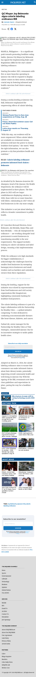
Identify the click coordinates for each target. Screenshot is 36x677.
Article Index (6, 644)
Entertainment (6, 576)
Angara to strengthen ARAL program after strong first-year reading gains (9, 418)
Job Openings (6, 620)
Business (4, 584)
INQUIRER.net (6, 24)
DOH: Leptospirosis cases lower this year (26, 434)
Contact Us (5, 614)
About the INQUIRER (8, 632)
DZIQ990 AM (6, 665)
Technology (5, 581)
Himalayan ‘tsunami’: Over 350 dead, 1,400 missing (26, 473)
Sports (4, 573)
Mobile (4, 603)
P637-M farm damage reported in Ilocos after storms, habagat (9, 434)
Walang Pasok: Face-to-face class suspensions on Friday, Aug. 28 (15, 116)
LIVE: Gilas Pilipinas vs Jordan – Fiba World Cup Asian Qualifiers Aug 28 (9, 451)
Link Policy (5, 638)
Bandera (4, 659)
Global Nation (6, 590)
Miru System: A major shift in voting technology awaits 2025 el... (23, 398)
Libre (3, 654)
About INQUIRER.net (8, 630)
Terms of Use (13, 356)
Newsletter (5, 617)
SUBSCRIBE (18, 528)
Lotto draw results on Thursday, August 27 (15, 129)
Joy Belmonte (12, 504)
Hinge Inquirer (6, 656)
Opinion (4, 587)
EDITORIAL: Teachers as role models (26, 449)
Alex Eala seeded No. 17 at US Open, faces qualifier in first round (9, 490)
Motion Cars (6, 668)
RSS (3, 605)
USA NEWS (5, 593)
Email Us (4, 608)
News (3, 570)
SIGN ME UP (18, 351)
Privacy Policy (21, 357)
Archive (4, 611)
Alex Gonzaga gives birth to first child (25, 488)
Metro (4, 9)
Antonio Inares (9, 22)
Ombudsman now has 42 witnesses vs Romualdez (26, 417)
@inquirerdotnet (21, 22)
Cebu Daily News (7, 662)
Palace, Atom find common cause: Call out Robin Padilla (17, 122)
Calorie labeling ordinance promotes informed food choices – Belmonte (15, 163)
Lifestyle (4, 579)
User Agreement (7, 635)
